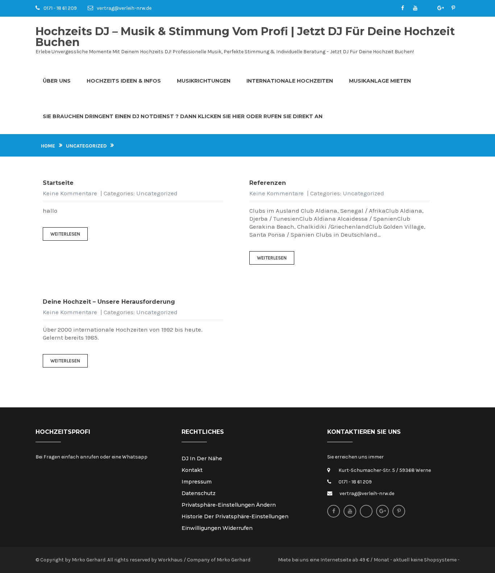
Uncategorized (86, 146)
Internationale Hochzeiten (289, 81)
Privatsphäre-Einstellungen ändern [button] (229, 505)
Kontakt (192, 470)
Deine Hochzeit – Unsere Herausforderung (109, 301)
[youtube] (415, 8)
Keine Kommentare (70, 193)
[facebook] (402, 8)
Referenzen (267, 182)
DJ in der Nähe (202, 458)
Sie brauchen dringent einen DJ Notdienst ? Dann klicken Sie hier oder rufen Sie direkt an (183, 116)
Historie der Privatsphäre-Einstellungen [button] (235, 516)
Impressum (197, 481)
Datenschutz (199, 493)
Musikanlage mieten (380, 81)
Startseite (58, 182)
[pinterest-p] (453, 8)
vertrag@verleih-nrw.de (124, 8)
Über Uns (57, 81)
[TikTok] (427, 8)
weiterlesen (65, 234)
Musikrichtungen (203, 81)
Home (48, 146)
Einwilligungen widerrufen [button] (217, 528)
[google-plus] (440, 8)
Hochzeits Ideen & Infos (124, 81)
